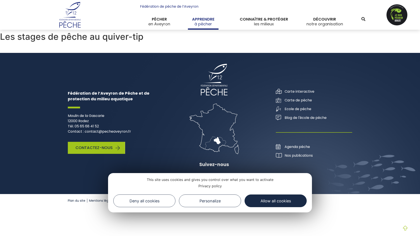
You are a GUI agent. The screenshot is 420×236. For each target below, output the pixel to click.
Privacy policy (210, 186)
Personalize (210, 201)
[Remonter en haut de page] (401, 228)
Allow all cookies (276, 201)
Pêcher (159, 19)
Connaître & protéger (264, 19)
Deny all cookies (144, 201)
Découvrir (324, 19)
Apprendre (203, 19)
